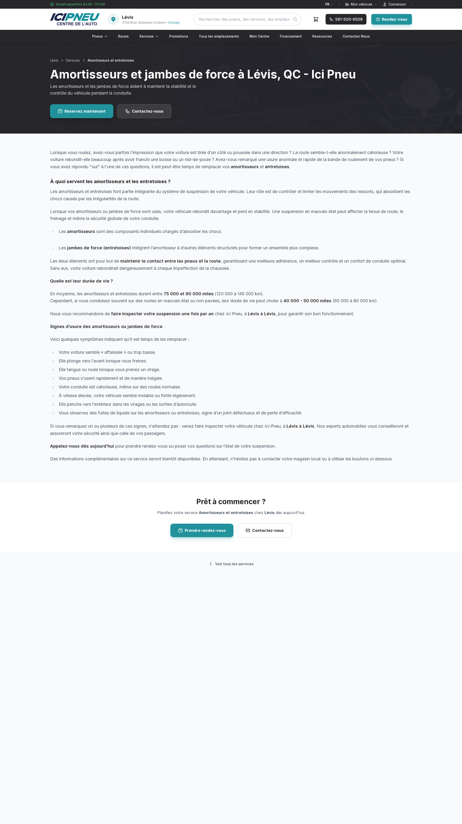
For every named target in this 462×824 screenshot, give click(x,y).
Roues (123, 36)
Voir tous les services (234, 563)
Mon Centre (259, 36)
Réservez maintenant (85, 111)
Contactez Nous (356, 36)
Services (146, 36)
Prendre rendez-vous (205, 530)
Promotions (178, 36)
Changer (174, 22)
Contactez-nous (147, 111)
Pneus (97, 36)
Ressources (322, 36)
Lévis (54, 60)
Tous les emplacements (219, 36)
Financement (291, 36)
